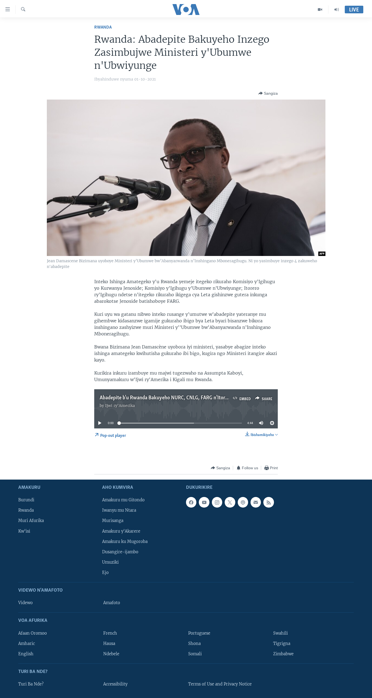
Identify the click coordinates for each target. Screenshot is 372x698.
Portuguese (199, 633)
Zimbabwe (283, 653)
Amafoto (111, 603)
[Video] (320, 9)
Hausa (109, 643)
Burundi (26, 500)
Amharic (26, 643)
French (110, 633)
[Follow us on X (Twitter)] (230, 502)
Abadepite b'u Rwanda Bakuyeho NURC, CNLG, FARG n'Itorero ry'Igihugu (177, 398)
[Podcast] (243, 502)
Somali (195, 653)
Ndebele (111, 653)
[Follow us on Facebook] (191, 502)
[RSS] (268, 502)
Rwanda (103, 27)
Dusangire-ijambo (120, 551)
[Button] (268, 93)
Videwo (25, 603)
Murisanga (112, 520)
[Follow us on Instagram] (217, 502)
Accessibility (115, 684)
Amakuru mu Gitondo (123, 500)
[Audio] (336, 9)
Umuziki (110, 562)
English (25, 653)
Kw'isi (24, 531)
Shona (194, 643)
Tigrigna (281, 643)
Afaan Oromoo (32, 633)
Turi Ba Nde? (31, 684)
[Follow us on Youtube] (204, 502)
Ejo (105, 572)
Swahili (280, 633)
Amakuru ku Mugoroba (125, 541)
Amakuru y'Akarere (121, 531)
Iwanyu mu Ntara (119, 510)
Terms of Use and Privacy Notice (220, 684)
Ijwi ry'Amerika (120, 405)
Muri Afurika (31, 520)
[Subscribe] (256, 502)
